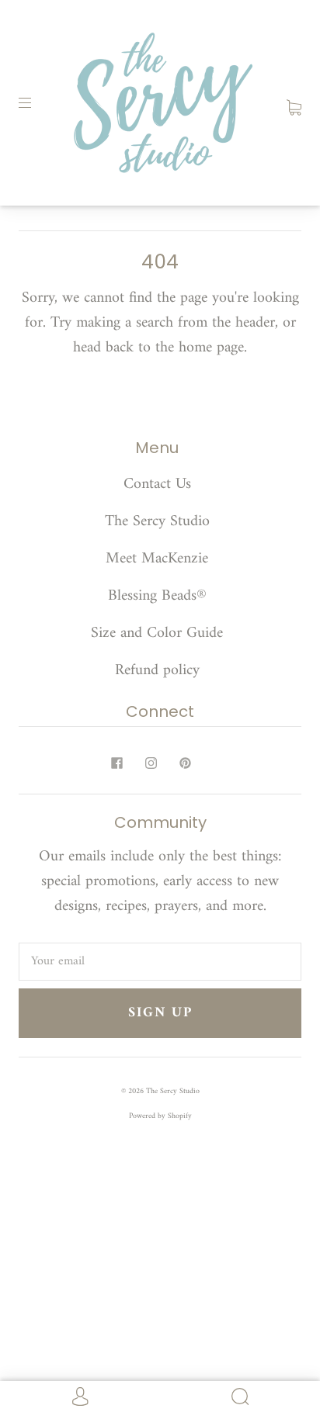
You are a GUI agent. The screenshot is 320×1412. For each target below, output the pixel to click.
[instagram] (151, 763)
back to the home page (175, 348)
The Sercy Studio (157, 521)
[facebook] (116, 763)
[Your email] (160, 962)
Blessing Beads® (157, 596)
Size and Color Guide (157, 633)
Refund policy (157, 670)
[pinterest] (185, 763)
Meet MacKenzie (157, 559)
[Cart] (294, 102)
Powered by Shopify (160, 1116)
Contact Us (157, 484)
